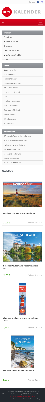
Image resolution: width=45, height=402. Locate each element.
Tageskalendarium (11, 158)
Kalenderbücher (11, 88)
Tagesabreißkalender (13, 110)
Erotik (6, 59)
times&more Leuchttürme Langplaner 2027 (20, 319)
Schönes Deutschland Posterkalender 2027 (20, 266)
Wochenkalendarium (12, 163)
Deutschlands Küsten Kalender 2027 (20, 370)
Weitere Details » (35, 222)
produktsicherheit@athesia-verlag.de (22, 396)
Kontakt (32, 2)
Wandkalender (10, 119)
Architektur (8, 37)
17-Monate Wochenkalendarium (17, 136)
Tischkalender (10, 114)
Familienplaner (10, 79)
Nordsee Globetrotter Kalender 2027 (20, 213)
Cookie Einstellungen (35, 399)
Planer (6, 96)
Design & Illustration (12, 50)
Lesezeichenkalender (13, 92)
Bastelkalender (10, 70)
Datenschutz (7, 399)
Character (8, 46)
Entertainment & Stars (13, 55)
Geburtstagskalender (13, 83)
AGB (24, 399)
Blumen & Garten (11, 41)
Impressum (17, 399)
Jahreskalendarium (12, 149)
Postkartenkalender (12, 101)
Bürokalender (9, 74)
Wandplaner (9, 123)
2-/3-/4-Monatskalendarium (15, 140)
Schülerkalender (11, 105)
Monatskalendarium (12, 154)
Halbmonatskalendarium (14, 145)
